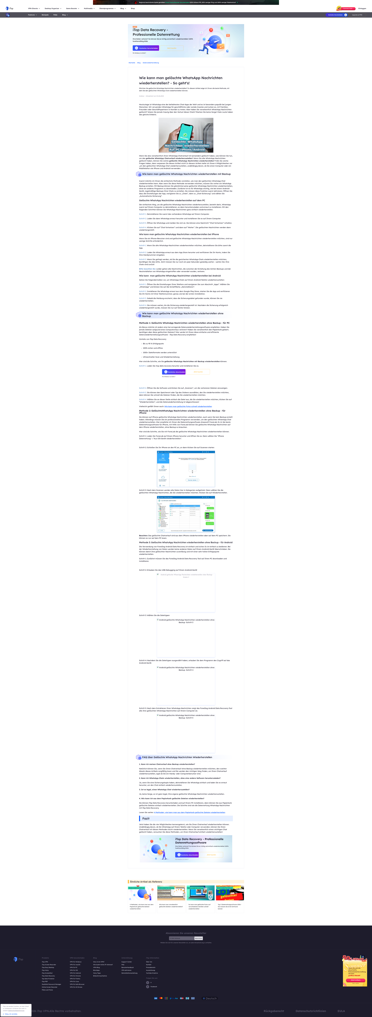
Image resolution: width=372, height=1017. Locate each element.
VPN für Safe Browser (77, 984)
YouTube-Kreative (152, 973)
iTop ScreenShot (47, 973)
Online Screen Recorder (49, 987)
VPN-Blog (96, 967)
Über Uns (149, 962)
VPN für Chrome (75, 976)
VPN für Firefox (75, 979)
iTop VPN (45, 962)
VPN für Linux (74, 981)
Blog (64, 15)
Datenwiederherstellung (151, 63)
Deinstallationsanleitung (129, 973)
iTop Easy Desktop (48, 967)
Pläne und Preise (47, 990)
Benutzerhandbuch (127, 967)
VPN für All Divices (76, 987)
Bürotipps (96, 970)
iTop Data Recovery (48, 976)
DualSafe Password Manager (51, 984)
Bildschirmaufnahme (100, 976)
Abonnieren (198, 938)
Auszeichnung (150, 970)
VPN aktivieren (126, 970)
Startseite (132, 63)
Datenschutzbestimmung (16, 1010)
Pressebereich (150, 967)
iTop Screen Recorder (49, 965)
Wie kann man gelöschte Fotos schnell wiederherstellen (188, 406)
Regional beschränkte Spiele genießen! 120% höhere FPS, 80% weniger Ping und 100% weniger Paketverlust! (187, 2)
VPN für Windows (75, 962)
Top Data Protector (48, 979)
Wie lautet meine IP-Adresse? (103, 965)
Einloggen (362, 8)
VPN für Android (75, 973)
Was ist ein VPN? (98, 962)
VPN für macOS (75, 965)
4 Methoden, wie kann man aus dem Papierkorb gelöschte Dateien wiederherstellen (189, 812)
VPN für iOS (74, 970)
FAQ (122, 965)
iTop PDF (45, 981)
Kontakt (148, 965)
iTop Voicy (45, 970)
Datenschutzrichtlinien (311, 1011)
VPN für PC (73, 967)
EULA (341, 1011)
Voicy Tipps (97, 973)
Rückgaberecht (274, 1011)
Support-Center (126, 962)
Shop (133, 8)
